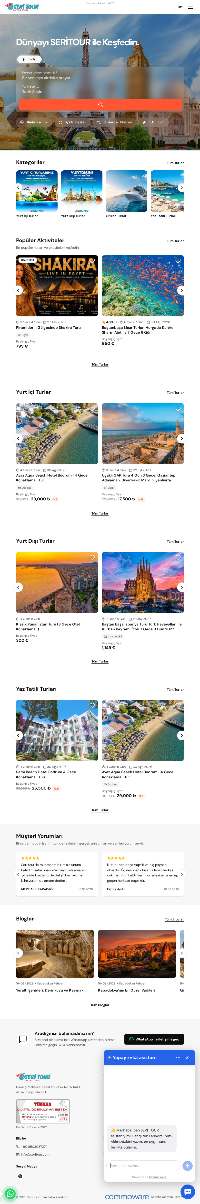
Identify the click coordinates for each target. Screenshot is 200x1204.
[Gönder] (187, 1166)
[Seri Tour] (22, 7)
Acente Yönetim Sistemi (167, 1197)
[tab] (29, 59)
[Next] (182, 187)
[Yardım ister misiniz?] (187, 1192)
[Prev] (18, 187)
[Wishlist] (92, 261)
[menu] (178, 1057)
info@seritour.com (35, 1154)
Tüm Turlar (175, 163)
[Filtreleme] (100, 104)
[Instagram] (20, 1176)
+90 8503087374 (34, 1147)
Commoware (158, 1177)
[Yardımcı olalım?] (10, 1193)
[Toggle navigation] (190, 7)
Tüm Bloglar (174, 919)
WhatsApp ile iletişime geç (157, 1039)
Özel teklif (27, 260)
